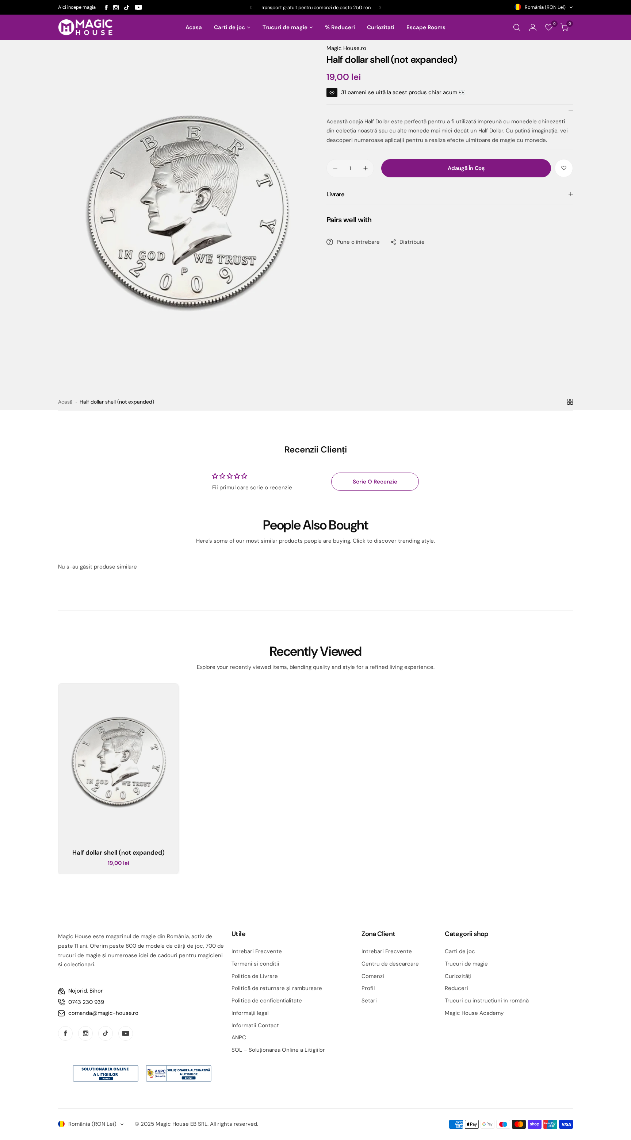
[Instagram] (116, 7)
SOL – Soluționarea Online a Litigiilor (278, 1050)
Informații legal (250, 1013)
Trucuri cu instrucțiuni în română (487, 1000)
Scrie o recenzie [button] (375, 481)
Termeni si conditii (255, 963)
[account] (533, 27)
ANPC (239, 1037)
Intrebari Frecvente (257, 951)
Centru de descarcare (390, 963)
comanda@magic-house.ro (103, 1013)
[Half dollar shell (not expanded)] (118, 763)
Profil (368, 988)
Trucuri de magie (466, 963)
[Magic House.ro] (85, 27)
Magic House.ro (346, 48)
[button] (251, 7)
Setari (369, 1000)
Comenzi (373, 976)
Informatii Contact (255, 1025)
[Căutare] (517, 27)
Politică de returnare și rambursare (277, 988)
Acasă (65, 401)
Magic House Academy (474, 1013)
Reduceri (456, 988)
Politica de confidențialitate (267, 1000)
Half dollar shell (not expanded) (118, 852)
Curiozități (458, 976)
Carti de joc (460, 951)
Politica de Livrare (255, 976)
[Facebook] (106, 7)
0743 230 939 (86, 1002)
